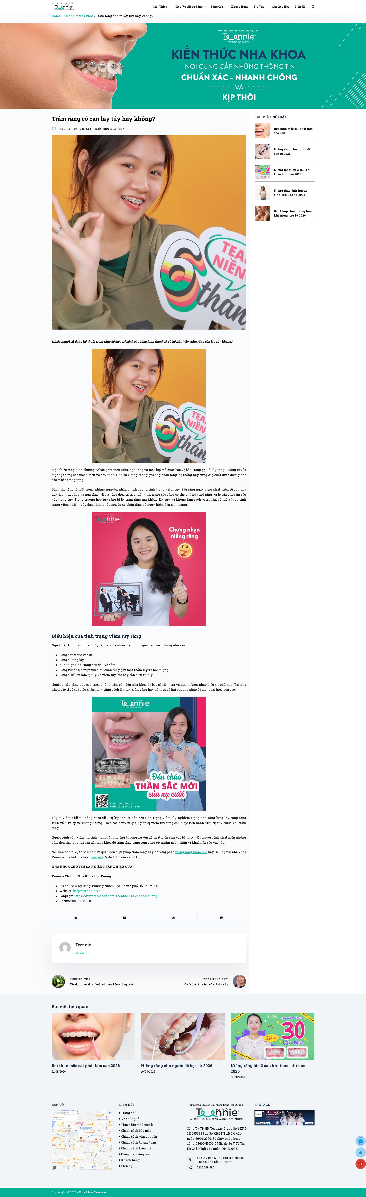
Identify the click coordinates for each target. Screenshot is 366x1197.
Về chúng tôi (130, 1119)
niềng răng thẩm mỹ (190, 852)
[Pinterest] (173, 918)
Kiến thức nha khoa (78, 16)
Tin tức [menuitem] (259, 6)
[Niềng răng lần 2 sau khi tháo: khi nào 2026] (273, 1036)
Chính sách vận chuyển (138, 1136)
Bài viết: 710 (82, 953)
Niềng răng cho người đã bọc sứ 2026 (176, 1065)
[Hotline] (362, 1165)
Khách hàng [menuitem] (240, 6)
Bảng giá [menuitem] (217, 6)
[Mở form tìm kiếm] (313, 6)
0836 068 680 (205, 1167)
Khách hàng (130, 1160)
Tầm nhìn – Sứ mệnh (136, 1125)
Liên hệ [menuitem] (300, 6)
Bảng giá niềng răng (136, 1154)
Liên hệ (126, 1166)
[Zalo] (362, 1154)
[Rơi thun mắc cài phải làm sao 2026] (94, 1036)
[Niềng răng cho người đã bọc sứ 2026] (183, 1036)
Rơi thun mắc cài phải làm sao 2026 (86, 1065)
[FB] (362, 1142)
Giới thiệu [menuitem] (160, 6)
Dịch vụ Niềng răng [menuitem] (189, 6)
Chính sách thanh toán (138, 1142)
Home (56, 16)
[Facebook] (76, 918)
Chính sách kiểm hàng (137, 1148)
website (97, 857)
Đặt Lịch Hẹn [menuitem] (281, 6)
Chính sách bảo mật (135, 1130)
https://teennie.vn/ (87, 891)
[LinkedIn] (221, 918)
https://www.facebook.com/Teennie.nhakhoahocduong (115, 896)
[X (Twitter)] (124, 918)
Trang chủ (128, 1113)
